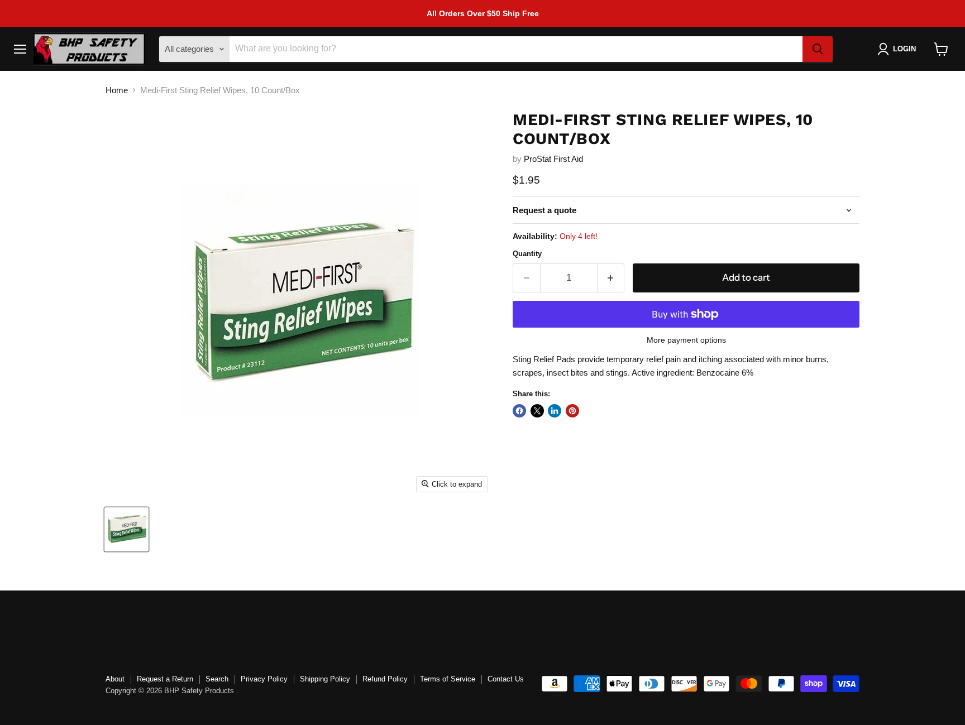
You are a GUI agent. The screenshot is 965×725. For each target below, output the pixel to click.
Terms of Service (447, 679)
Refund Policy (385, 679)
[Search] (817, 49)
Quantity (527, 253)
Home (117, 90)
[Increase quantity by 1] (611, 277)
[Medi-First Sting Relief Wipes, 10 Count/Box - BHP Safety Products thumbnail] (126, 529)
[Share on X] (537, 410)
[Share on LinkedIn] (554, 410)
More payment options (686, 339)
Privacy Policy (264, 679)
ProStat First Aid (553, 159)
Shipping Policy (325, 679)
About (115, 679)
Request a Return (165, 679)
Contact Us (506, 679)
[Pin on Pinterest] (572, 410)
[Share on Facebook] (519, 410)
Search (217, 679)
